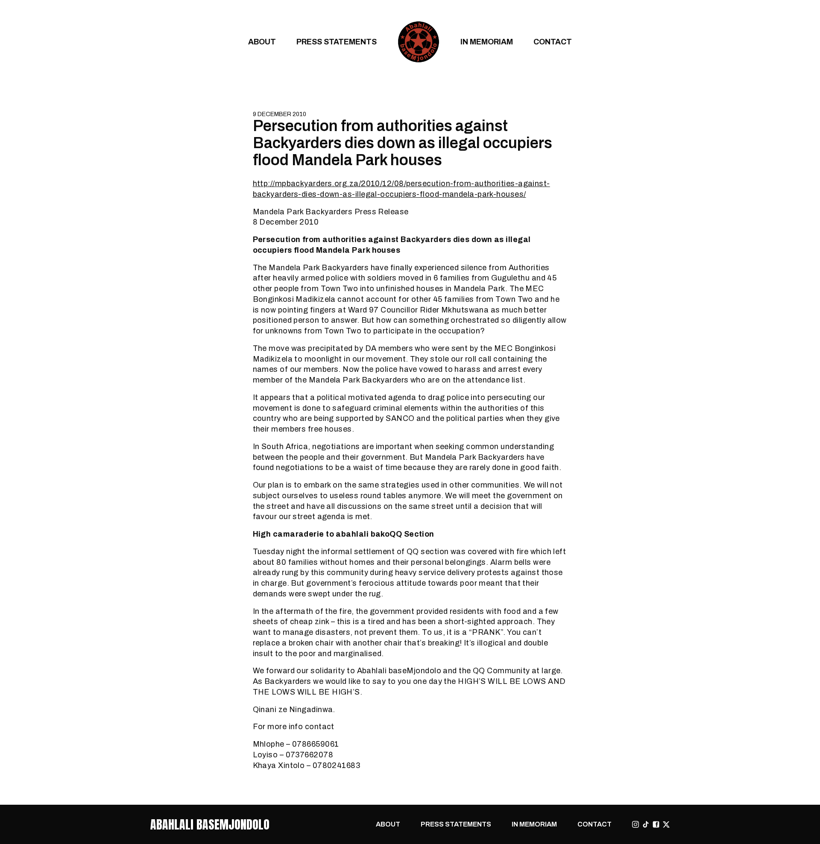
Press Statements (336, 41)
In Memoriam (486, 41)
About (262, 41)
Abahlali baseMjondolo (209, 824)
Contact (552, 41)
